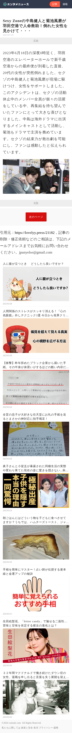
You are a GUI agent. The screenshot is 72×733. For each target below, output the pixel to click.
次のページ (36, 216)
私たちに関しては (11, 727)
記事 (54, 4)
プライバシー (46, 727)
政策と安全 (27, 727)
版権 (56, 727)
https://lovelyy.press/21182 (35, 232)
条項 (35, 727)
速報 (65, 4)
